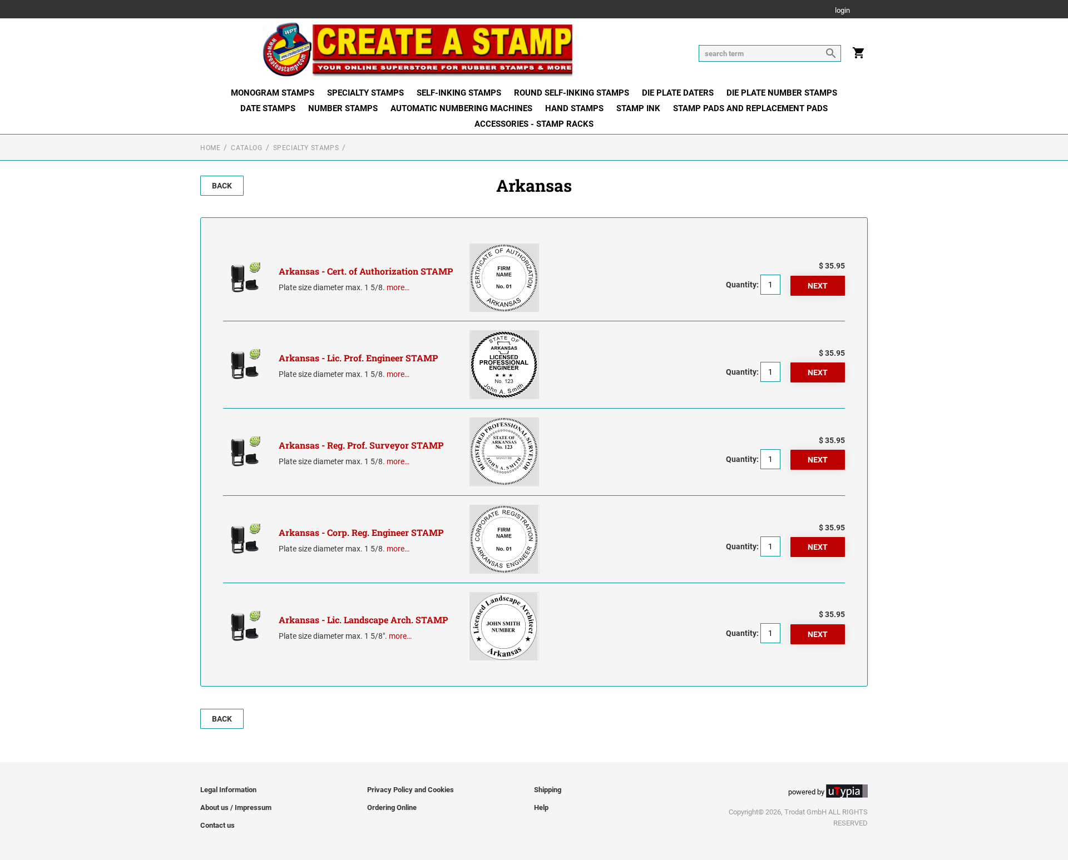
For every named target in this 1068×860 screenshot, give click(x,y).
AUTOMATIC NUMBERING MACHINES (461, 108)
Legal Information (228, 790)
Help (541, 807)
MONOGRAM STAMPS (272, 93)
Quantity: (742, 284)
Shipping (547, 790)
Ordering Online (392, 807)
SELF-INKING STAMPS (459, 93)
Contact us (217, 825)
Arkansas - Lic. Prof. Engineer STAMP (358, 358)
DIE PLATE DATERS (678, 93)
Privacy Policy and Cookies (410, 790)
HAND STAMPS (574, 108)
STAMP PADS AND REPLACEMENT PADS (750, 108)
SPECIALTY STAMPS (365, 93)
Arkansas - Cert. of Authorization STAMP (366, 271)
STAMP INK (638, 108)
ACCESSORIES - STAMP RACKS (534, 124)
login (842, 10)
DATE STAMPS (267, 108)
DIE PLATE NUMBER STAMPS (781, 93)
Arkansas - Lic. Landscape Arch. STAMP (363, 619)
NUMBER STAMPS (343, 108)
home (210, 148)
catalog (246, 148)
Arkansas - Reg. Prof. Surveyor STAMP (361, 445)
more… (398, 287)
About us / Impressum (235, 807)
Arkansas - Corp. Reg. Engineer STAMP (361, 532)
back (222, 185)
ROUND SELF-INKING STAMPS (571, 93)
